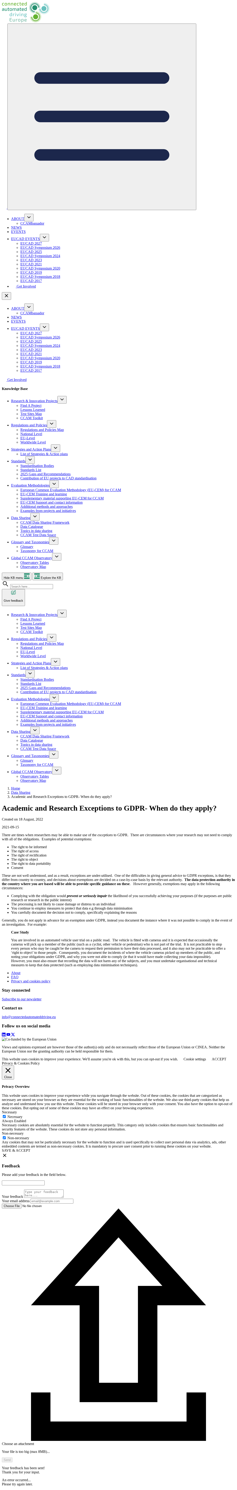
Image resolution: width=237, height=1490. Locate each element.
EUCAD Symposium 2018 (40, 277)
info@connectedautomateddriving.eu (29, 1017)
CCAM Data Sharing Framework (44, 522)
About (15, 973)
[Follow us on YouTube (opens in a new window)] (8, 1035)
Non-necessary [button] (13, 1133)
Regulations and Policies (29, 425)
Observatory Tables (34, 563)
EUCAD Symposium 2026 (40, 248)
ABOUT (17, 219)
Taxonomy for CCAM (36, 551)
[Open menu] (101, 117)
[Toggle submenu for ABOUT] (29, 217)
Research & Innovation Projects (34, 401)
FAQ (15, 977)
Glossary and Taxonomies (30, 542)
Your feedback (12, 1197)
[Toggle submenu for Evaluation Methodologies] (54, 484)
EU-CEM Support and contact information (51, 502)
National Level (31, 434)
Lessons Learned (32, 410)
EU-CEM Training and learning (43, 494)
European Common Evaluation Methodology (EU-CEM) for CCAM (70, 490)
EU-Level (27, 438)
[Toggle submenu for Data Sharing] (35, 516)
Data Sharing (20, 518)
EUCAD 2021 (31, 264)
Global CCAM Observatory (31, 558)
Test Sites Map (31, 414)
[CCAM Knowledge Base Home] (118, 13)
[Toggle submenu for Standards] (30, 460)
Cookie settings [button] (195, 1059)
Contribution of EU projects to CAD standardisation (58, 478)
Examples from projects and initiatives (48, 511)
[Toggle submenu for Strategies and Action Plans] (55, 448)
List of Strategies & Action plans (44, 454)
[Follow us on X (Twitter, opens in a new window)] (13, 1035)
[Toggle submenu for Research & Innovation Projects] (62, 400)
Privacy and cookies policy (30, 981)
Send (7, 1460)
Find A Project (30, 405)
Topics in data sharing (36, 531)
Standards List (30, 470)
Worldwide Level (33, 442)
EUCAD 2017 (31, 281)
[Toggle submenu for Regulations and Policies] (51, 424)
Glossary (26, 547)
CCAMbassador (32, 223)
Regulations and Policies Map (42, 430)
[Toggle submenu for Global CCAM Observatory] (56, 557)
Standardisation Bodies (37, 466)
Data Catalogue (31, 527)
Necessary (14, 1117)
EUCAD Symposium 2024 (40, 256)
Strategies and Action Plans (31, 449)
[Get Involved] (4, 207)
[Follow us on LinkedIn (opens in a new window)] (4, 1035)
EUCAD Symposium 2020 (40, 268)
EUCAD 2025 (31, 252)
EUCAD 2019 (31, 272)
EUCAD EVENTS (25, 239)
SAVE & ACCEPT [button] (16, 1150)
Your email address (16, 1201)
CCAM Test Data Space (38, 535)
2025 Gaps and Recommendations (45, 474)
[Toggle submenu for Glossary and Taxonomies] (53, 541)
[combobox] (31, 586)
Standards (18, 461)
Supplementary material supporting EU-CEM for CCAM (62, 498)
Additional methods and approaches (46, 507)
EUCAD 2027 (31, 243)
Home (15, 788)
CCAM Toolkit (31, 418)
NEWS (16, 227)
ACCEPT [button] (219, 1059)
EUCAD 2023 (31, 260)
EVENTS (18, 232)
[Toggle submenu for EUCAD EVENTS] (44, 237)
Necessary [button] (9, 1112)
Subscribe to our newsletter (21, 999)
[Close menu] (6, 296)
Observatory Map (33, 567)
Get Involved (26, 286)
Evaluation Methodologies (30, 485)
